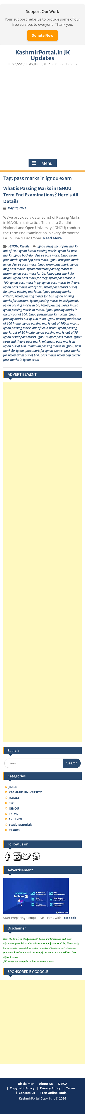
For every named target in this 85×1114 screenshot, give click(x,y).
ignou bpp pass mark (33, 260)
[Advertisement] (42, 114)
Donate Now (42, 35)
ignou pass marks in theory (60, 282)
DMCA (62, 1083)
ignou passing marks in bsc (59, 305)
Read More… (54, 238)
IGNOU (13, 246)
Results (24, 246)
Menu (46, 163)
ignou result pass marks (19, 337)
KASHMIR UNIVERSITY (25, 792)
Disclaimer (26, 1083)
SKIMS (13, 814)
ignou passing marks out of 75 (57, 332)
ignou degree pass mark (19, 264)
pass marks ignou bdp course (61, 355)
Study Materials (20, 825)
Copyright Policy (22, 1088)
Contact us (27, 1093)
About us (46, 1083)
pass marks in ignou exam (21, 360)
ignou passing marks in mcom (23, 310)
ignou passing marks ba (24, 292)
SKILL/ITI (15, 819)
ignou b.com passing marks (37, 251)
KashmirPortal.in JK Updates (42, 55)
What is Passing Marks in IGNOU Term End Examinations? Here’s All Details (40, 195)
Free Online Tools (53, 1093)
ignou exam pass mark (53, 264)
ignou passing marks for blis (34, 296)
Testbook (69, 918)
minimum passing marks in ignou (50, 346)
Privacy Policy (50, 1088)
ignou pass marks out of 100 (22, 287)
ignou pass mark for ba (29, 273)
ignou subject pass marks (55, 337)
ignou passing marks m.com (48, 314)
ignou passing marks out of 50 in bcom (29, 328)
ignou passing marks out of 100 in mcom (50, 323)
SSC (11, 803)
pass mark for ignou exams (44, 351)
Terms (70, 1088)
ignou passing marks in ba (21, 305)
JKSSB (13, 787)
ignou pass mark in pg (25, 282)
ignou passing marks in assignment (54, 301)
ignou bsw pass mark (64, 260)
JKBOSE (14, 798)
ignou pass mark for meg (30, 278)
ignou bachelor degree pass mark (36, 255)
